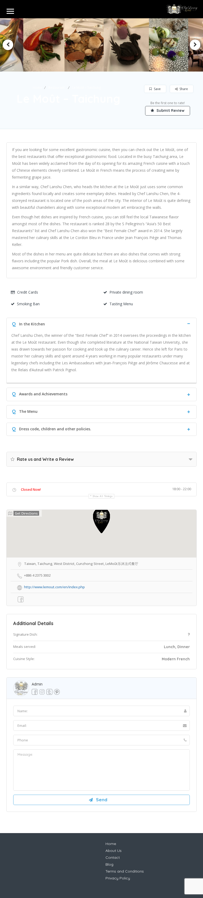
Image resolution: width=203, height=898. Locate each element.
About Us (113, 850)
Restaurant (56, 87)
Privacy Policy (117, 878)
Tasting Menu (121, 303)
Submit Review (169, 110)
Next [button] (195, 45)
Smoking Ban (28, 303)
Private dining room (126, 292)
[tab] (101, 323)
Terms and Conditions (124, 871)
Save (157, 89)
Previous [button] (8, 45)
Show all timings (103, 496)
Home (37, 87)
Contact (112, 857)
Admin (37, 684)
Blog (109, 864)
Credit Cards (27, 292)
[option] (60, 45)
